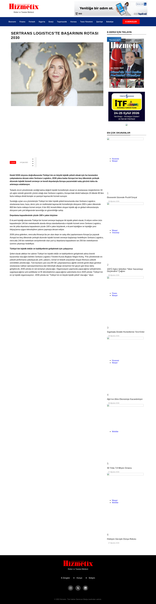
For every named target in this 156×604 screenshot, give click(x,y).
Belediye (109, 22)
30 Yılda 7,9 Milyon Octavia (119, 468)
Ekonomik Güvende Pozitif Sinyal (122, 197)
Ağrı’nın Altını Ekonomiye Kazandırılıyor (125, 399)
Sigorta (42, 22)
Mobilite (115, 431)
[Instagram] (70, 588)
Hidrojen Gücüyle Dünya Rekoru (121, 539)
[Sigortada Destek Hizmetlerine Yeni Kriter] (126, 283)
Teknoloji (115, 233)
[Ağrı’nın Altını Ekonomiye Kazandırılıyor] (126, 347)
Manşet (114, 161)
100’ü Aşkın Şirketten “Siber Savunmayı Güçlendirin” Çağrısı (125, 270)
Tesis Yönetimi (86, 22)
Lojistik (13, 162)
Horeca (73, 22)
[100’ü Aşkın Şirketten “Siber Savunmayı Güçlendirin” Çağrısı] (126, 214)
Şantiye (99, 22)
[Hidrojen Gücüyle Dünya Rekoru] (126, 485)
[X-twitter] (78, 588)
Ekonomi (12, 22)
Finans (22, 22)
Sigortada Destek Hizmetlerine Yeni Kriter (125, 332)
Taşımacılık (62, 22)
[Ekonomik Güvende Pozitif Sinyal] (126, 147)
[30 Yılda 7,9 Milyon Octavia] (126, 416)
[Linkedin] (85, 588)
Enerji (51, 22)
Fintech (32, 22)
